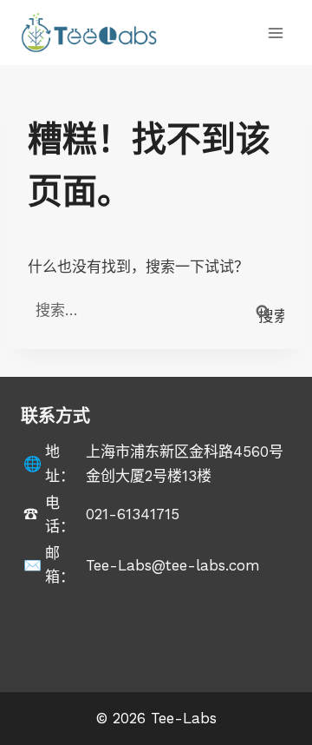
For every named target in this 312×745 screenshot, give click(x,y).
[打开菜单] (275, 32)
